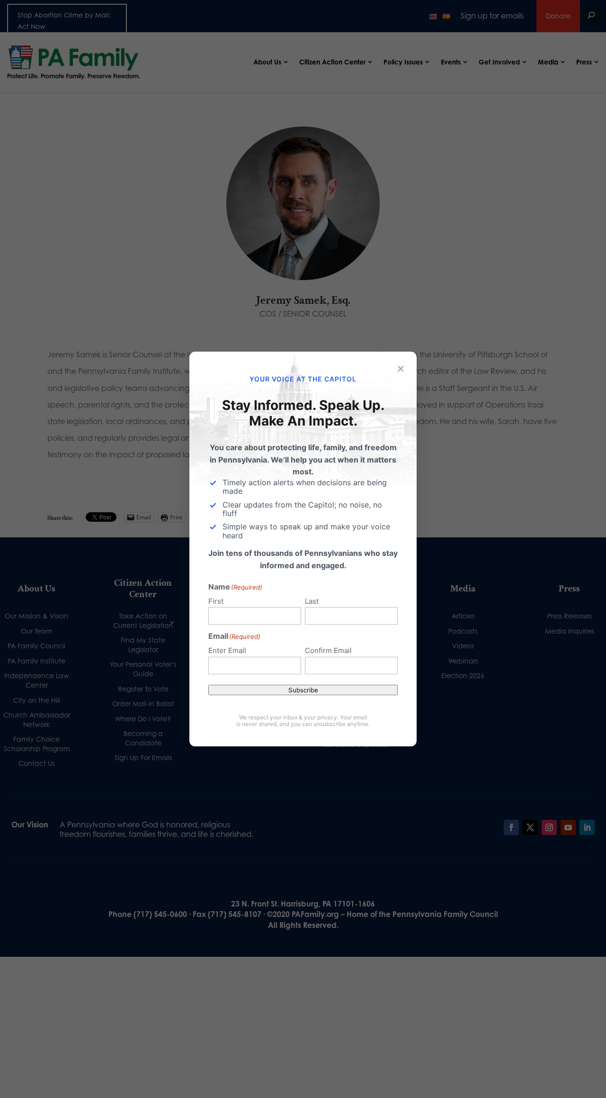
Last (312, 601)
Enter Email (227, 650)
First (215, 601)
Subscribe (303, 690)
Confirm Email (328, 650)
